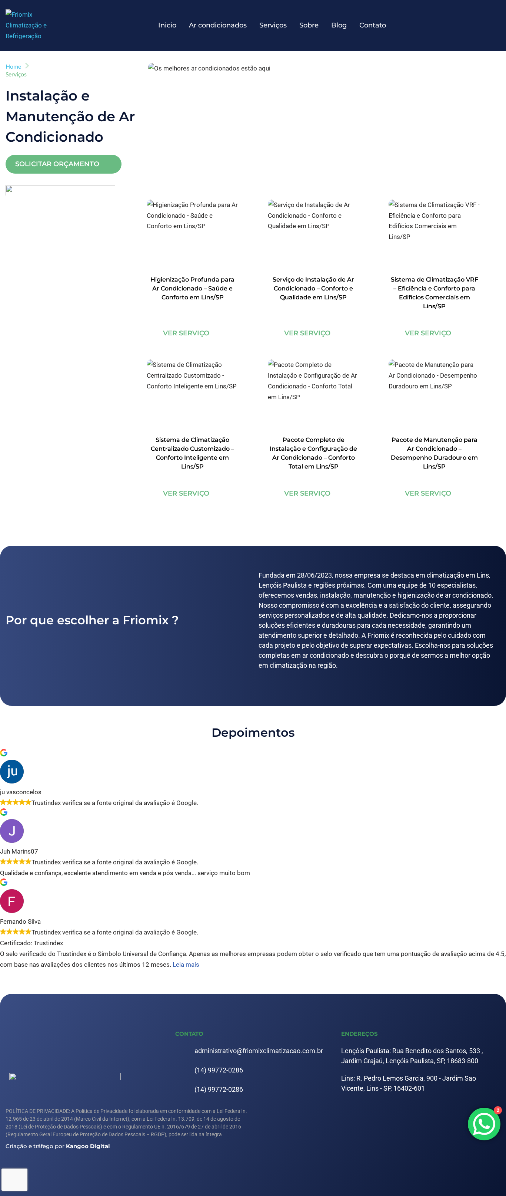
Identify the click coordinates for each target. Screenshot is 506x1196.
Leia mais (186, 964)
